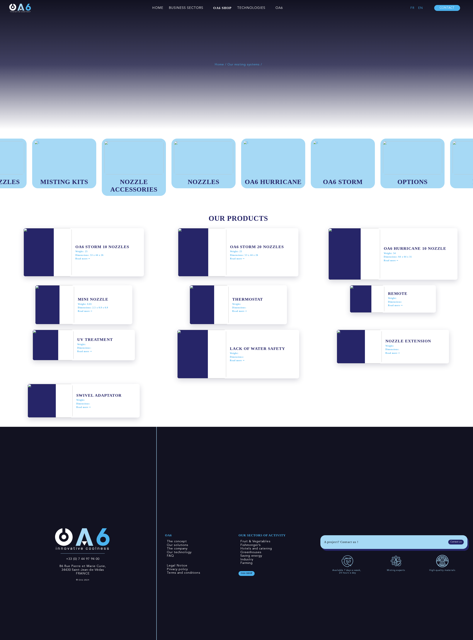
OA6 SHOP (222, 8)
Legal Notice (177, 565)
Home (157, 8)
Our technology (179, 552)
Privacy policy (177, 569)
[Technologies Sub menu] (268, 8)
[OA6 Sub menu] (286, 8)
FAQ (170, 555)
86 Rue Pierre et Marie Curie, (82, 566)
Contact (447, 7)
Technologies (251, 8)
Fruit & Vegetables (255, 541)
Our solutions (177, 545)
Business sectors (186, 8)
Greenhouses (251, 552)
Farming (246, 563)
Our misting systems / (244, 64)
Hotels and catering (256, 548)
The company (177, 548)
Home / (221, 64)
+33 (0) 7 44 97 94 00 (82, 559)
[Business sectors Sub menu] (206, 8)
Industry (246, 559)
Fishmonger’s (250, 545)
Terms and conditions (183, 572)
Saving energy (251, 555)
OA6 (279, 8)
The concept (177, 541)
